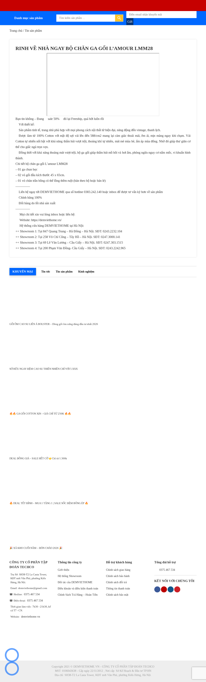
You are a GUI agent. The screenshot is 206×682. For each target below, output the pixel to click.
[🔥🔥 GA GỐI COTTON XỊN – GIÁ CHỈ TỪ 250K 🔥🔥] (103, 390)
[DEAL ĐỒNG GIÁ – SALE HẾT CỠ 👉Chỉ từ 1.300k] (103, 434)
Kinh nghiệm (86, 271)
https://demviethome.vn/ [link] (46, 220)
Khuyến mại (22, 271)
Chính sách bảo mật (117, 594)
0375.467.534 (32, 594)
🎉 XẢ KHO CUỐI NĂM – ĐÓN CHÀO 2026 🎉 (35, 547)
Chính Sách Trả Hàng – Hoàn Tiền (78, 594)
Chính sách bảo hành (118, 576)
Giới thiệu (63, 569)
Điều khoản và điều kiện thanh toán (78, 588)
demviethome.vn (30, 616)
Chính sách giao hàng (118, 569)
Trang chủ (15, 30)
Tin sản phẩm (64, 271)
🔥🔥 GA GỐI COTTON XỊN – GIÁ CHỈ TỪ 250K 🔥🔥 (40, 413)
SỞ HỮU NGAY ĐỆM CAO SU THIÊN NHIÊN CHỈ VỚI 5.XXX (43, 368)
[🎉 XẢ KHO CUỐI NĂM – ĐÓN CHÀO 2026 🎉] (103, 524)
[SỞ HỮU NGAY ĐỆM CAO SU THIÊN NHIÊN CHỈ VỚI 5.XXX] (103, 345)
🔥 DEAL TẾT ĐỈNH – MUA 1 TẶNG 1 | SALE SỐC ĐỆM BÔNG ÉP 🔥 (48, 503)
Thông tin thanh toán (118, 588)
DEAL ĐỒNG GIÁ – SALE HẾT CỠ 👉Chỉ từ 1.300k (38, 458)
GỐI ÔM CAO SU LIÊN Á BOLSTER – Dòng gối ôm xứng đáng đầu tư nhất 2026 (53, 324)
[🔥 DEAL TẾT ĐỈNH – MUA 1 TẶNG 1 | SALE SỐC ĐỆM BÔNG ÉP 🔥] (103, 479)
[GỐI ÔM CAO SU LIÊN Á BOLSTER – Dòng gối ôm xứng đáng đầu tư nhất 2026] (103, 300)
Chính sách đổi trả (116, 582)
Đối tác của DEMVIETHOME (75, 582)
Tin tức (45, 271)
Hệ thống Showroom (69, 576)
